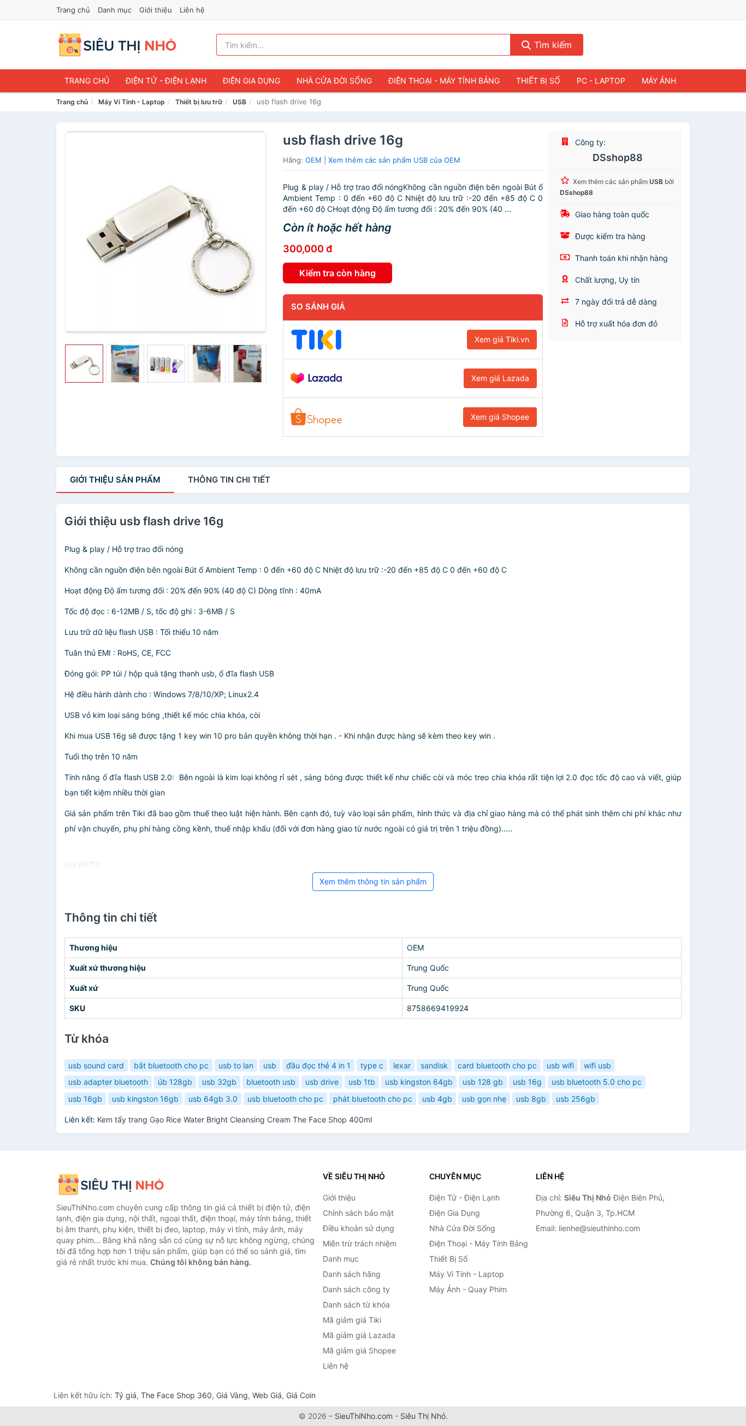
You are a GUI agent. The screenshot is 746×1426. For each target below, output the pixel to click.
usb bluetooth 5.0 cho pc (597, 1081)
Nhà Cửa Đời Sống (334, 80)
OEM (313, 160)
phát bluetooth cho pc (372, 1098)
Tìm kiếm (551, 44)
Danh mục (115, 9)
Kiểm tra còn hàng (337, 273)
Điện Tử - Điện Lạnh (166, 80)
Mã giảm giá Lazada (359, 1335)
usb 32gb (219, 1081)
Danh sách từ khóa (356, 1304)
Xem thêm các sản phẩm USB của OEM (394, 160)
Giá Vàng (232, 1395)
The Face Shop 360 (176, 1395)
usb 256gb (575, 1098)
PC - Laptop (601, 80)
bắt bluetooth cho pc (171, 1065)
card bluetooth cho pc (497, 1065)
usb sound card (96, 1065)
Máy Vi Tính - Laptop (131, 102)
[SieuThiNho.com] (117, 44)
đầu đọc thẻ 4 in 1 (318, 1065)
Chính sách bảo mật (358, 1212)
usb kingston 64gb (419, 1081)
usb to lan (235, 1065)
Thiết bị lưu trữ (198, 102)
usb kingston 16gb (145, 1098)
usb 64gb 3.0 (213, 1098)
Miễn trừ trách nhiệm (359, 1243)
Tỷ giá (126, 1395)
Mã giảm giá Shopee (359, 1350)
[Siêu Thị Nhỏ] (110, 1184)
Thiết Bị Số (538, 80)
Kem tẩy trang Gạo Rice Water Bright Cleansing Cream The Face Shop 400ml (234, 1119)
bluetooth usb (270, 1081)
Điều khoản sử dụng (358, 1228)
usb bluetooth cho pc (285, 1098)
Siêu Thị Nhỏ (423, 1416)
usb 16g (527, 1081)
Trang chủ (73, 9)
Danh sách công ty (356, 1289)
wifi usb (597, 1065)
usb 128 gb (483, 1081)
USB (239, 102)
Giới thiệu (155, 9)
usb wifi (560, 1065)
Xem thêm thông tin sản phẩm (373, 881)
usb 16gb (85, 1098)
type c (371, 1065)
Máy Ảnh (659, 80)
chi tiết (229, 479)
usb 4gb (437, 1098)
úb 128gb (175, 1081)
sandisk (434, 1065)
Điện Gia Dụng (251, 80)
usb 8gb (531, 1098)
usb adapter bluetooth (108, 1081)
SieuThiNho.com (364, 1416)
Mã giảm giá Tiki (352, 1319)
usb (269, 1065)
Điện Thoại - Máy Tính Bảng (444, 80)
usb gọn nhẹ (484, 1098)
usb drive (322, 1081)
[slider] (84, 363)
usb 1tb (361, 1081)
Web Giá (267, 1395)
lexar (402, 1065)
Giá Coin (301, 1395)
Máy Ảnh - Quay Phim (468, 1289)
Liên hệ (192, 9)
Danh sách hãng (352, 1274)
